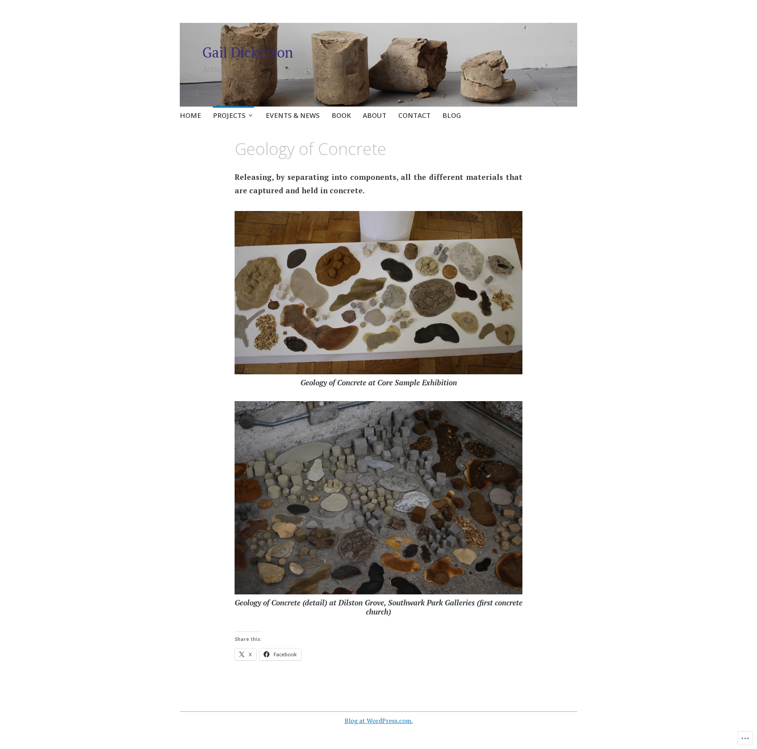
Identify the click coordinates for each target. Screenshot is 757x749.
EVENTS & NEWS (293, 115)
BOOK (341, 115)
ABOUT (374, 115)
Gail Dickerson (247, 52)
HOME (190, 115)
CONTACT (414, 115)
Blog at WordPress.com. (379, 720)
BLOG (451, 115)
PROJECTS (229, 115)
